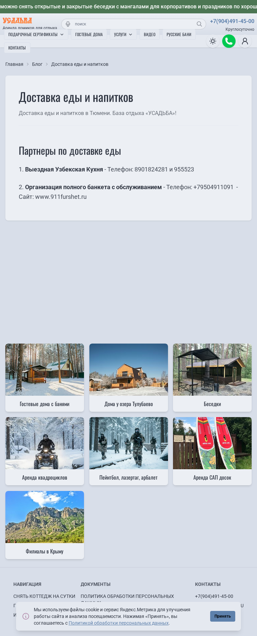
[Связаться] (229, 41)
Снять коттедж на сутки (44, 596)
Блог (37, 64)
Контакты (17, 47)
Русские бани (179, 34)
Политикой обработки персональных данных (119, 623)
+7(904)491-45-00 (232, 21)
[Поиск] (199, 24)
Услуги (120, 34)
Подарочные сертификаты (33, 34)
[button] (245, 41)
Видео (149, 34)
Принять (223, 616)
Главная (14, 64)
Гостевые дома (89, 34)
